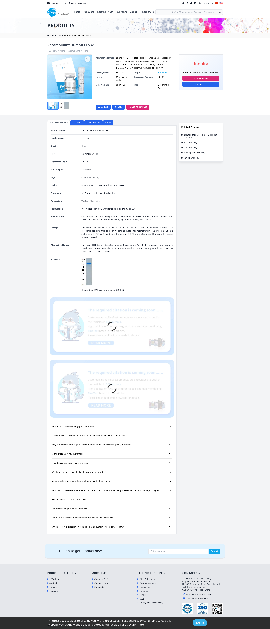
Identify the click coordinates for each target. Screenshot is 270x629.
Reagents (53, 591)
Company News (101, 583)
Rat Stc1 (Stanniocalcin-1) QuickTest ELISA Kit (200, 136)
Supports (122, 12)
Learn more (136, 624)
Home (77, 12)
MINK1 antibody (191, 157)
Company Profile (102, 579)
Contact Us (200, 84)
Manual (104, 107)
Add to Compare (139, 107)
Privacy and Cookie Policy (151, 602)
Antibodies (54, 583)
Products (88, 12)
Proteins (61, 50)
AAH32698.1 (163, 72)
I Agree (200, 622)
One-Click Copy (201, 78)
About (133, 12)
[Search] (220, 12)
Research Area (105, 12)
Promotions (144, 591)
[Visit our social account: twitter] (183, 3)
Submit (214, 551)
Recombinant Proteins (77, 50)
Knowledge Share (147, 583)
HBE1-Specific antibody (194, 152)
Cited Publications (147, 579)
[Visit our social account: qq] (191, 3)
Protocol (143, 594)
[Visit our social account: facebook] (187, 3)
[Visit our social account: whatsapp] (200, 3)
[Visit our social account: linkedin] (195, 3)
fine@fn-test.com (200, 598)
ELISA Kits (54, 579)
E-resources (147, 12)
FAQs (141, 598)
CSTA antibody (190, 147)
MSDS (120, 107)
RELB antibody (190, 142)
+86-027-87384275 (205, 594)
